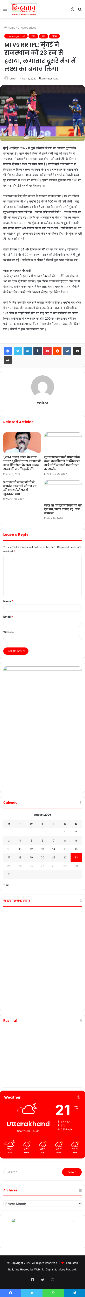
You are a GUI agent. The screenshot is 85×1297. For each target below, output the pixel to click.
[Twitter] (18, 351)
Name (8, 601)
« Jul (6, 884)
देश (43, 36)
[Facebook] (8, 351)
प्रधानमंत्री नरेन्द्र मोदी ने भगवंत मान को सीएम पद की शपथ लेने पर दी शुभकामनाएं (20, 488)
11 (20, 849)
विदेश (54, 36)
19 (31, 857)
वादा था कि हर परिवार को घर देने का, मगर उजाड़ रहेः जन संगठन (63, 509)
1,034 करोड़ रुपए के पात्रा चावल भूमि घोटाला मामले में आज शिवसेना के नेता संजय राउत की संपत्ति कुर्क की (22, 463)
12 (31, 849)
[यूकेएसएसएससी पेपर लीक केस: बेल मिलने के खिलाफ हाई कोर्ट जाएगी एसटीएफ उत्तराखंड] (63, 443)
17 (9, 857)
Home (11, 27)
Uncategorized (27, 27)
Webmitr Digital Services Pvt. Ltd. (55, 1269)
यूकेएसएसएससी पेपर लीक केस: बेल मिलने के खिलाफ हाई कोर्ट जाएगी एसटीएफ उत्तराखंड (62, 463)
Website (8, 632)
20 (42, 857)
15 (65, 849)
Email (8, 616)
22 (65, 857)
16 (76, 849)
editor (13, 78)
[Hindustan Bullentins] (23, 9)
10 (8, 849)
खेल (33, 36)
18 (20, 857)
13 (42, 849)
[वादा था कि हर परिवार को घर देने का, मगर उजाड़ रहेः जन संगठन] (63, 491)
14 (53, 849)
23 (76, 857)
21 (53, 857)
